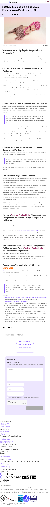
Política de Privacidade (5, 426)
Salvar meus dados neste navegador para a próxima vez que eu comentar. (24, 397)
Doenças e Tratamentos (25, 344)
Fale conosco (3, 427)
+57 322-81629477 (8, 459)
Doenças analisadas (4, 431)
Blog (1, 433)
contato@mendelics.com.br (6, 455)
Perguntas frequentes (5, 423)
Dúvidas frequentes (25, 347)
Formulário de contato (5, 456)
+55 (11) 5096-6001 (7, 458)
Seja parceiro (3, 424)
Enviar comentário (34, 408)
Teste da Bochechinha (25, 341)
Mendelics (5, 270)
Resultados (2, 434)
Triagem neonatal (25, 351)
